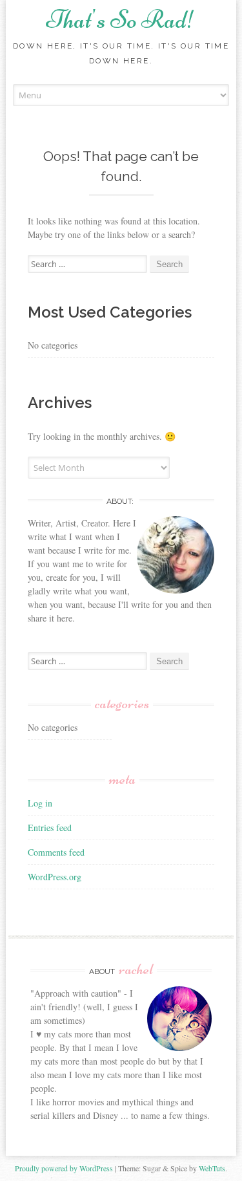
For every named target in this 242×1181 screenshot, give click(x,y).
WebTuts (212, 1168)
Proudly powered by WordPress (64, 1168)
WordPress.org (54, 877)
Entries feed (50, 827)
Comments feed (56, 852)
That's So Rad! (121, 19)
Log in (40, 803)
